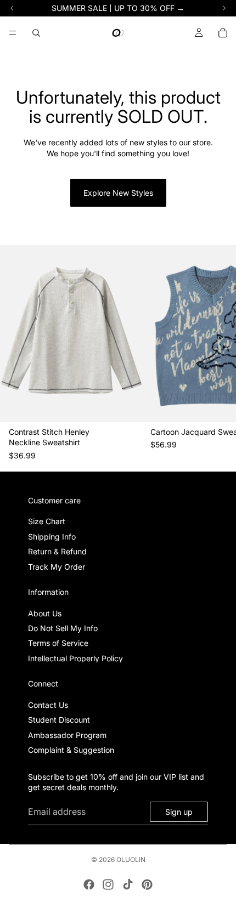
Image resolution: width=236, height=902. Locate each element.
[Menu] (12, 33)
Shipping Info (52, 536)
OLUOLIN (130, 859)
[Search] (36, 33)
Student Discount (59, 720)
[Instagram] (108, 884)
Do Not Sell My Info (63, 628)
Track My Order (56, 566)
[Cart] (223, 33)
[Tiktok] (127, 884)
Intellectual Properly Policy (75, 658)
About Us (44, 613)
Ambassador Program (67, 735)
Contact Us (48, 705)
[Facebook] (88, 884)
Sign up (179, 811)
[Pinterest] (147, 884)
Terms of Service (58, 643)
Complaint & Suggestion (71, 750)
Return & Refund (57, 552)
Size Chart (46, 521)
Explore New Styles (118, 192)
